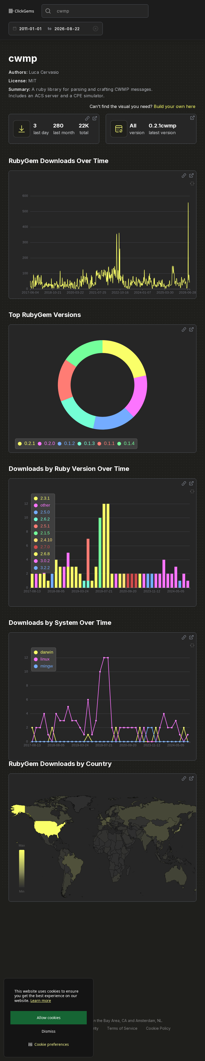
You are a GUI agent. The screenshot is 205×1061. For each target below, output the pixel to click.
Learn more (40, 1000)
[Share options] (87, 118)
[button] (48, 1044)
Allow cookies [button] (49, 1017)
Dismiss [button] (49, 1031)
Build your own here (174, 106)
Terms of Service (122, 1028)
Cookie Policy (158, 1028)
